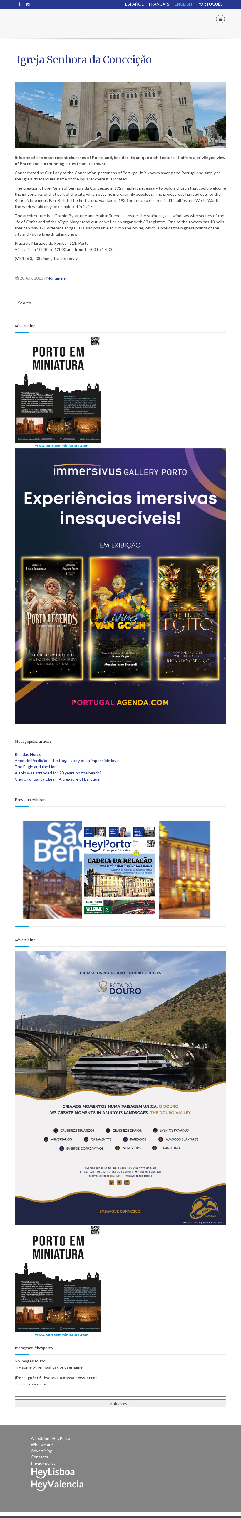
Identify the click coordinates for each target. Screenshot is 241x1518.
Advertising (41, 1450)
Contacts (39, 1456)
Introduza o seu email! (32, 1384)
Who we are (42, 1444)
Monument (56, 278)
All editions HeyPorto (50, 1438)
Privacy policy (43, 1462)
